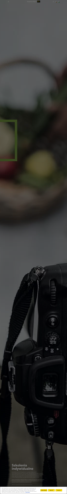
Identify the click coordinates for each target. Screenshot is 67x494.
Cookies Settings (44, 490)
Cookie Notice (27, 492)
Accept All (58, 490)
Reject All (51, 490)
